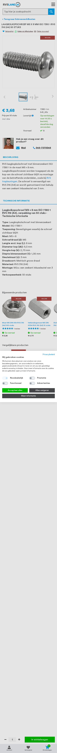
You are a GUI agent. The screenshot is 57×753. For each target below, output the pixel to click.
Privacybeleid (49, 354)
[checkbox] (32, 378)
